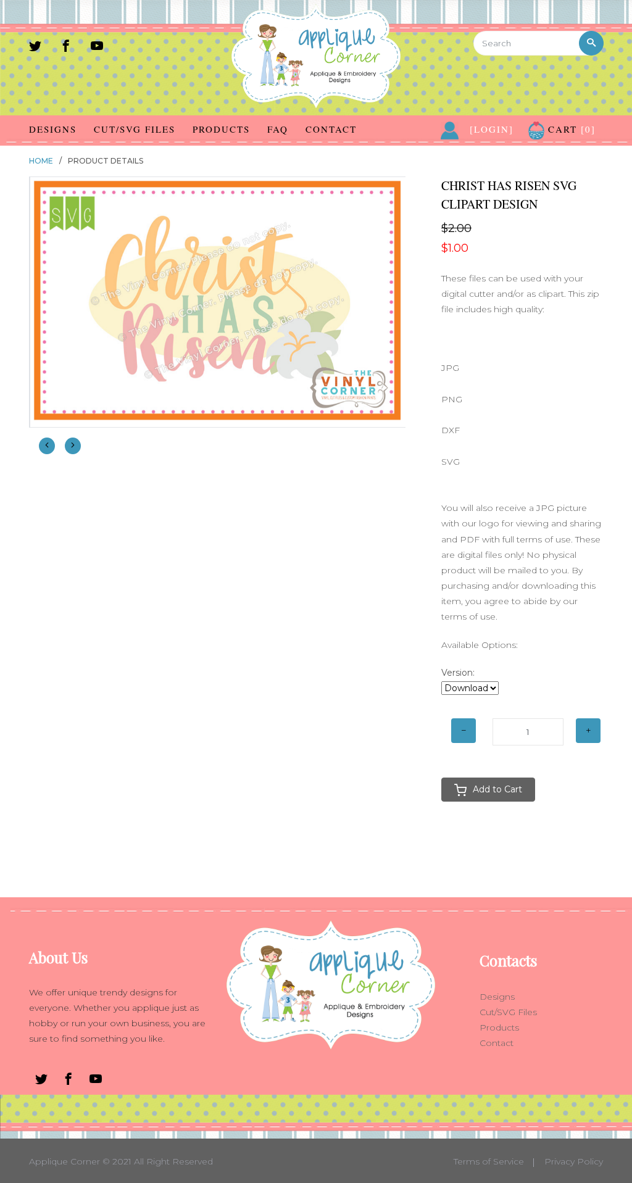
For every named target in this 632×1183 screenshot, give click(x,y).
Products (221, 129)
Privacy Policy (573, 1161)
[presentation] (47, 446)
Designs (53, 129)
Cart (570, 129)
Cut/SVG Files (134, 129)
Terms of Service (489, 1161)
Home (41, 160)
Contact (331, 129)
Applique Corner (64, 1161)
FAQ (277, 129)
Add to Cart (497, 789)
